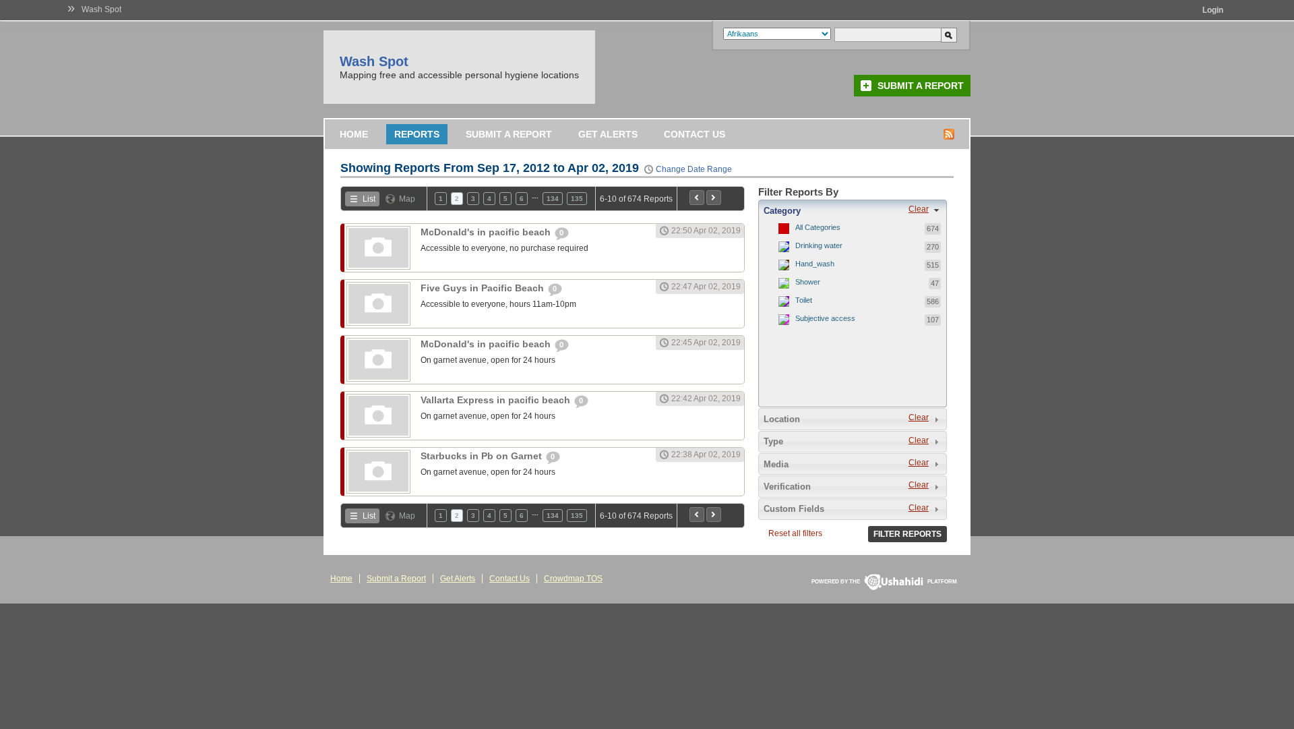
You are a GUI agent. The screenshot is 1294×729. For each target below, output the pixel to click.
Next (713, 197)
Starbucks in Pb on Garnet (483, 455)
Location (782, 419)
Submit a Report (920, 85)
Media (776, 464)
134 (553, 198)
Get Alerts (608, 134)
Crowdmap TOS (573, 578)
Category (782, 211)
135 (577, 198)
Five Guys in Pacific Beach (484, 288)
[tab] (852, 210)
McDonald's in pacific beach (487, 232)
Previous (696, 197)
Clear (918, 209)
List (369, 199)
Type (773, 441)
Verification (787, 487)
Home (354, 134)
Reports (416, 134)
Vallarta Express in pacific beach (497, 400)
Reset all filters (795, 533)
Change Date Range (694, 169)
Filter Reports (907, 534)
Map (407, 199)
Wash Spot (101, 9)
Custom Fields (794, 509)
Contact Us (694, 134)
